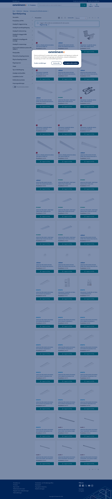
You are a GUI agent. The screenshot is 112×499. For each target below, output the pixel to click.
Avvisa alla (56, 63)
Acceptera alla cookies (71, 63)
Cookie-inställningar (40, 63)
